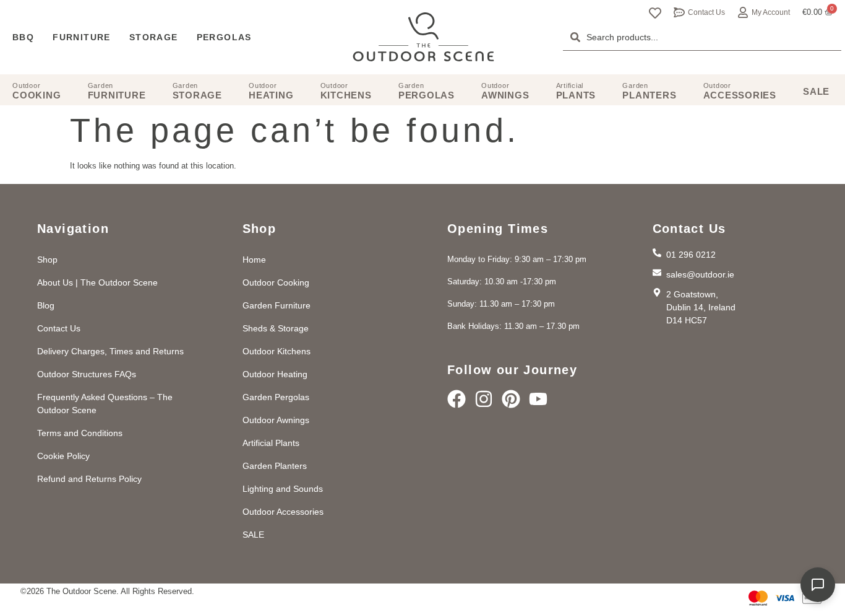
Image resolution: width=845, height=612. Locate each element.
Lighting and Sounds (282, 489)
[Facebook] (456, 399)
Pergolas (224, 37)
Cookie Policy (63, 456)
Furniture (82, 37)
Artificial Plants (270, 443)
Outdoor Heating (274, 374)
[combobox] (702, 37)
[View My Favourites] (655, 13)
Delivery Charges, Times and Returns (110, 351)
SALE (253, 535)
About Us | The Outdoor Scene (97, 282)
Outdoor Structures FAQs (86, 374)
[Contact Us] (679, 12)
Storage (153, 37)
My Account (771, 12)
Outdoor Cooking (275, 282)
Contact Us (706, 12)
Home (254, 259)
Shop (47, 259)
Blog (45, 305)
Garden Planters (274, 466)
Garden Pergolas (275, 397)
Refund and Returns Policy (89, 479)
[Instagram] (483, 399)
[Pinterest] (511, 399)
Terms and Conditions (79, 433)
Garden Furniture (276, 305)
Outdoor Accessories (283, 512)
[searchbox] (702, 37)
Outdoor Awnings (275, 420)
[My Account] (742, 12)
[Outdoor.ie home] (423, 37)
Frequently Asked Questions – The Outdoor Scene (105, 403)
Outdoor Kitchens (276, 351)
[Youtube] (538, 399)
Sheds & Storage (275, 328)
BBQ (23, 37)
